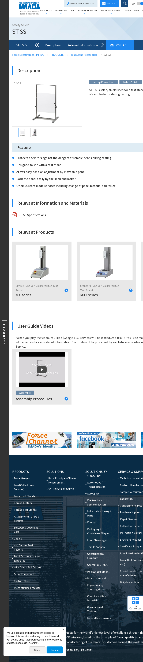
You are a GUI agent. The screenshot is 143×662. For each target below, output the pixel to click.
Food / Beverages (97, 540)
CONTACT (110, 3)
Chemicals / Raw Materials (96, 598)
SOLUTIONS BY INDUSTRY (84, 10)
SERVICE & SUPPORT (111, 10)
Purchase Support (130, 512)
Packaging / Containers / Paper (98, 531)
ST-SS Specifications (32, 215)
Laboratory (126, 498)
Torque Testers (23, 503)
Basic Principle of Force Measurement (62, 480)
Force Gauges (22, 478)
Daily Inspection (129, 582)
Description (53, 45)
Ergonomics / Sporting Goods (96, 587)
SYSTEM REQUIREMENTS (78, 650)
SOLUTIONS (61, 10)
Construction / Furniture (95, 556)
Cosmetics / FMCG (97, 564)
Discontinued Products (27, 588)
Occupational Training (95, 609)
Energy (91, 522)
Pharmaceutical (96, 578)
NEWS (128, 10)
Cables (18, 538)
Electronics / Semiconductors (96, 502)
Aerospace (93, 493)
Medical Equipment (98, 571)
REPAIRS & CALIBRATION (82, 3)
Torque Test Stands (25, 509)
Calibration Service (131, 526)
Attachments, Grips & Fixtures (26, 518)
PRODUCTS (46, 10)
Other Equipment (24, 574)
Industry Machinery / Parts (99, 513)
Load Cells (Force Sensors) (24, 487)
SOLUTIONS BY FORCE (61, 489)
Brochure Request (130, 539)
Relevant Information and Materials (90, 45)
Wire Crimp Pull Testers (27, 567)
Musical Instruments (99, 618)
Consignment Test (131, 505)
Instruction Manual (131, 532)
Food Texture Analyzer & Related (27, 558)
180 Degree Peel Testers (23, 547)
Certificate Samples (131, 546)
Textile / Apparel (96, 547)
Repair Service (128, 519)
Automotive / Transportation (96, 484)
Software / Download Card (26, 529)
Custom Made (22, 581)
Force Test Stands (24, 496)
